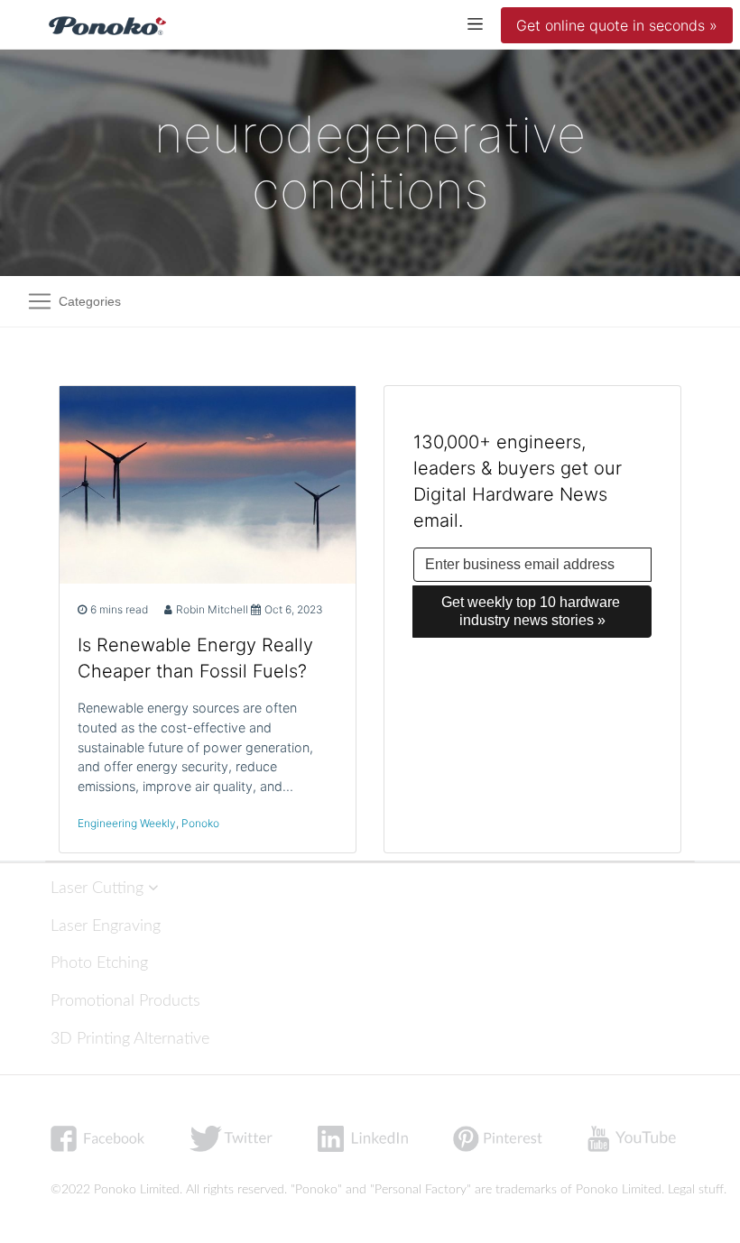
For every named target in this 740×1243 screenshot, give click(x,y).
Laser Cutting (99, 888)
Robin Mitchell (212, 609)
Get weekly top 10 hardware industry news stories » (532, 611)
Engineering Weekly (127, 823)
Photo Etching (99, 963)
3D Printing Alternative (130, 1038)
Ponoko (200, 823)
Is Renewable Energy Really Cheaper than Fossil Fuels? (195, 658)
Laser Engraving (106, 926)
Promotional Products (125, 1000)
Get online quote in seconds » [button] (616, 25)
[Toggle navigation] (475, 23)
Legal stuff (696, 1189)
